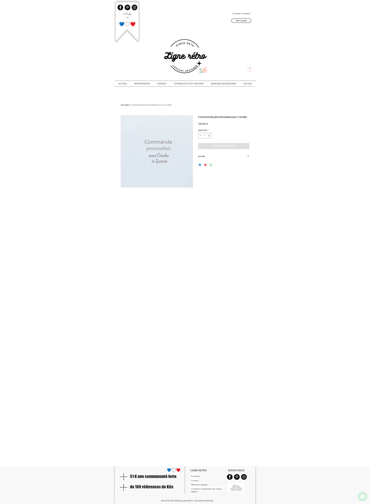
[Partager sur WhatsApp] (211, 165)
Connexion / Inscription (241, 14)
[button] (249, 69)
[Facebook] (230, 477)
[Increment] (209, 135)
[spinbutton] (204, 135)
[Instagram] (244, 477)
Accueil (124, 105)
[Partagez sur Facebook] (200, 165)
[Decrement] (200, 135)
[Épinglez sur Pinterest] (205, 165)
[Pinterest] (237, 477)
